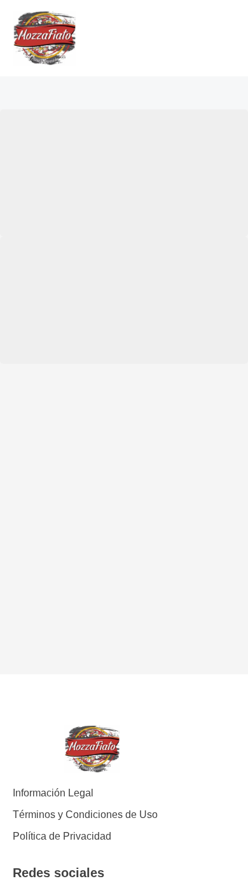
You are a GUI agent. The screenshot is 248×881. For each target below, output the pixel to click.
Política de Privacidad (62, 836)
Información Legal (53, 792)
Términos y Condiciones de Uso (85, 814)
